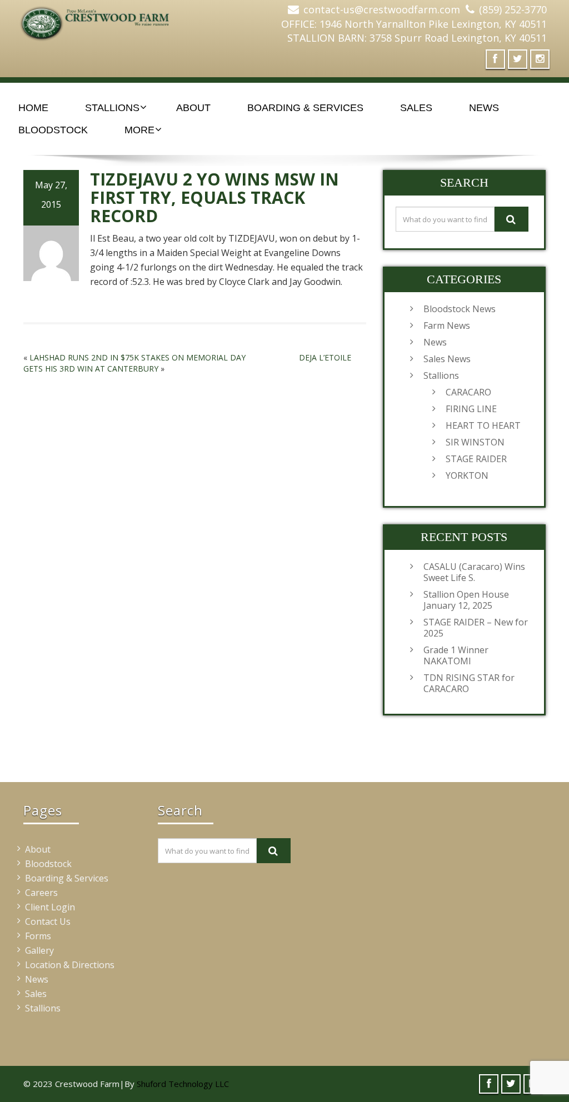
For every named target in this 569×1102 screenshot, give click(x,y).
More (139, 130)
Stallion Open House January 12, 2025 (466, 600)
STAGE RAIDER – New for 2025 (475, 628)
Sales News (447, 358)
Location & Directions (69, 965)
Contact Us (48, 921)
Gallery (39, 950)
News (484, 107)
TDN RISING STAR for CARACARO (469, 683)
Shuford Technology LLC (183, 1083)
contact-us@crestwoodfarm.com (381, 9)
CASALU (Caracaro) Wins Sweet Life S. (474, 572)
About (193, 107)
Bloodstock (53, 130)
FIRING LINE (471, 408)
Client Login (50, 907)
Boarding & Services (305, 107)
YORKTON (467, 475)
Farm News (446, 325)
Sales (416, 107)
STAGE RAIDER (476, 458)
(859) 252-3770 (513, 9)
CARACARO (468, 392)
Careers (41, 892)
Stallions (112, 107)
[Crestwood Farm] (100, 19)
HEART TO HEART (483, 425)
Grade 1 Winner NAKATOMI (455, 655)
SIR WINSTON (475, 442)
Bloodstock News (459, 308)
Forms (38, 936)
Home (33, 107)
